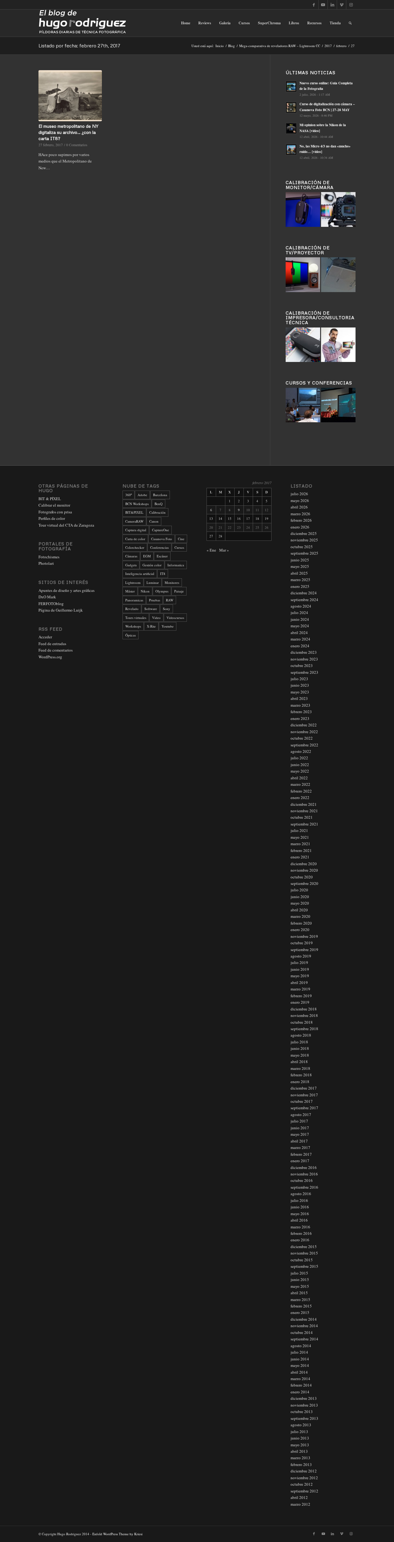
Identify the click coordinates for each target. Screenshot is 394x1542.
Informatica (175, 565)
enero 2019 (300, 1002)
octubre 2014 (302, 1332)
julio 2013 (299, 1431)
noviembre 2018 (304, 1015)
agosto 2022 (301, 751)
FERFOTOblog (51, 603)
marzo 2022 (300, 784)
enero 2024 (300, 646)
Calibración (157, 512)
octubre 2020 (302, 877)
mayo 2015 (300, 1286)
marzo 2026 (300, 513)
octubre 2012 (302, 1484)
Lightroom (133, 582)
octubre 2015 (302, 1260)
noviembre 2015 (304, 1253)
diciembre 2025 (304, 533)
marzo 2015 (300, 1299)
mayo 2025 (300, 566)
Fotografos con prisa (55, 512)
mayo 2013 (300, 1445)
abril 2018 (299, 1061)
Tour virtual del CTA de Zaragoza (66, 525)
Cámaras (131, 556)
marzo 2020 (300, 916)
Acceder (45, 637)
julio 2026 (299, 493)
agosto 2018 (301, 1035)
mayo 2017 (300, 1134)
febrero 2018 (301, 1075)
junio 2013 (300, 1438)
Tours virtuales (135, 617)
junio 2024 (300, 619)
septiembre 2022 (304, 745)
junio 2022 (300, 764)
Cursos (179, 547)
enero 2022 (300, 797)
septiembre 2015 (304, 1266)
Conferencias (159, 547)
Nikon (145, 591)
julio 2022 (299, 758)
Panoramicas (134, 600)
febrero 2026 (301, 520)
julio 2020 (299, 890)
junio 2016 (300, 1207)
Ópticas (130, 635)
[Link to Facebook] (313, 4)
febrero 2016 (301, 1233)
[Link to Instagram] (351, 4)
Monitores (172, 582)
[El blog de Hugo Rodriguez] (82, 23)
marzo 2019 (300, 989)
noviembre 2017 (304, 1095)
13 (211, 518)
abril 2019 (299, 982)
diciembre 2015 (304, 1246)
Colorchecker (134, 547)
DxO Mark (47, 597)
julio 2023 (299, 678)
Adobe (142, 494)
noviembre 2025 (304, 540)
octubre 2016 (302, 1180)
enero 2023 (300, 718)
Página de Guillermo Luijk (60, 610)
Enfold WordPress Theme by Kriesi (117, 1534)
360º (128, 494)
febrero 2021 (301, 850)
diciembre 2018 (304, 1009)
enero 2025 (300, 586)
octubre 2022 (302, 738)
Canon (154, 521)
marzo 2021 (300, 843)
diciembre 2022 (304, 725)
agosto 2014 (301, 1345)
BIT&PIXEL (134, 512)
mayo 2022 (300, 771)
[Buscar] (350, 23)
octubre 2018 (302, 1022)
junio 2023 (300, 685)
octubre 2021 (302, 817)
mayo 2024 (300, 625)
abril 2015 (299, 1292)
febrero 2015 (301, 1306)
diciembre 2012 (304, 1471)
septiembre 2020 (304, 883)
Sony (166, 608)
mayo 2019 (300, 975)
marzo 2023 (300, 705)
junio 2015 (300, 1279)
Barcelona (160, 494)
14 (220, 518)
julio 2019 (299, 962)
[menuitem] (185, 23)
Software (150, 608)
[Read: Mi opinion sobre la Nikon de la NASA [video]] (291, 128)
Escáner (162, 556)
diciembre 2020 (304, 863)
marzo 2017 (300, 1147)
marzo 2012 (300, 1504)
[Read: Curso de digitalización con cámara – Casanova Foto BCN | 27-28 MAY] (291, 107)
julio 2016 (299, 1200)
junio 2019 (300, 969)
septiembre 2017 (304, 1107)
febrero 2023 (301, 711)
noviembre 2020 (304, 870)
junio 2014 (300, 1359)
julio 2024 (299, 612)
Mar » (224, 550)
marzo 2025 (300, 579)
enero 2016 (300, 1240)
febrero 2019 (301, 995)
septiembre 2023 (304, 672)
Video (156, 617)
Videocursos (175, 617)
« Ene (211, 550)
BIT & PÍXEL (49, 498)
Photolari (46, 563)
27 (211, 536)
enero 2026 (300, 527)
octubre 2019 (302, 943)
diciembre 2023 (304, 652)
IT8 (162, 573)
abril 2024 (299, 632)
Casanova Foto (161, 538)
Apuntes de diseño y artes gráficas (66, 590)
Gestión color (152, 565)
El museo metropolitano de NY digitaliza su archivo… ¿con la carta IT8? (68, 132)
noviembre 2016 (304, 1174)
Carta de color (135, 538)
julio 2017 (299, 1121)
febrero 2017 (301, 1154)
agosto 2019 (301, 956)
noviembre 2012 (304, 1477)
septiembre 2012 (304, 1491)
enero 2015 (300, 1312)
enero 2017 (300, 1160)
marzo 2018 (300, 1068)
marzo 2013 (300, 1457)
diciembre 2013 (304, 1398)
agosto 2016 (301, 1193)
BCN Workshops (137, 503)
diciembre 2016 (304, 1167)
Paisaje (179, 591)
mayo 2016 (300, 1213)
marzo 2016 (300, 1227)
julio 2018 (299, 1042)
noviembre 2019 (304, 936)
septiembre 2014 (304, 1339)
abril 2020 (299, 910)
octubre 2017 (302, 1101)
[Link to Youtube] (323, 4)
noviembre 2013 (304, 1405)
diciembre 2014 (304, 1319)
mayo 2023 (300, 692)
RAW (169, 600)
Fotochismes (48, 557)
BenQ (159, 503)
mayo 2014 (300, 1365)
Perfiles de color (51, 518)
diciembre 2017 (304, 1088)
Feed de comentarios (55, 650)
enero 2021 (300, 857)
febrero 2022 (301, 791)
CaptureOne (160, 530)
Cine (181, 538)
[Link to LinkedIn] (332, 4)
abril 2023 (299, 698)
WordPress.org (50, 657)
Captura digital (135, 530)
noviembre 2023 (304, 659)
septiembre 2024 (304, 599)
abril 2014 (299, 1372)
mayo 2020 (300, 903)
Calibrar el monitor (54, 505)
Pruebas (154, 600)
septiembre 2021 (304, 824)
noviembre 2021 (304, 810)
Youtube (168, 626)
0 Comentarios (76, 145)
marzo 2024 (300, 639)
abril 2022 (299, 778)
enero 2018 (300, 1081)
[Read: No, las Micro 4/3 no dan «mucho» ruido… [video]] (291, 149)
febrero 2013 (301, 1464)
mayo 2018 (300, 1055)
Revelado (132, 608)
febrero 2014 (301, 1385)
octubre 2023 (302, 665)
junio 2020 (300, 896)
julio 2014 (299, 1352)
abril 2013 (299, 1451)
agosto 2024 (301, 606)
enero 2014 (300, 1392)
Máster (130, 591)
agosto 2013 (301, 1425)
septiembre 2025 (304, 553)
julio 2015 (299, 1273)
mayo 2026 (300, 500)
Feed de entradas (52, 643)
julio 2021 (299, 830)
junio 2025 (300, 560)
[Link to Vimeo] (341, 4)
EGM (147, 556)
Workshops (133, 626)
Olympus (161, 591)
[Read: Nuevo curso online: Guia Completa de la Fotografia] (291, 86)
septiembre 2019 (304, 949)
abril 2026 (299, 507)
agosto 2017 (301, 1114)
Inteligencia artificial (139, 573)
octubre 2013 (302, 1411)
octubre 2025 (302, 546)
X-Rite (151, 626)
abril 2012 (299, 1497)
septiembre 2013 (304, 1418)
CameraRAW (134, 521)
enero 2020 (300, 929)
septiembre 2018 (304, 1028)
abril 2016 (299, 1220)
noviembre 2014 (304, 1325)
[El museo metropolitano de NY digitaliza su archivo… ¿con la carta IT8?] (70, 95)
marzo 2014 (300, 1378)
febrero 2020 (301, 923)
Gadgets (131, 565)
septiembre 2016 (304, 1187)
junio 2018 (300, 1048)
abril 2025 (299, 573)
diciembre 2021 (304, 804)
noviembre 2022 (304, 731)
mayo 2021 (300, 837)
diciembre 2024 (304, 593)
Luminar (153, 582)
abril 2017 (299, 1141)
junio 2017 (300, 1127)
